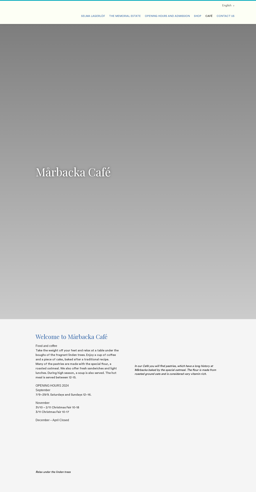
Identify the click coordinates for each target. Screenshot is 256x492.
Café (209, 16)
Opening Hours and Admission (167, 16)
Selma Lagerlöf (93, 16)
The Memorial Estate (125, 16)
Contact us (225, 16)
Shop (197, 16)
